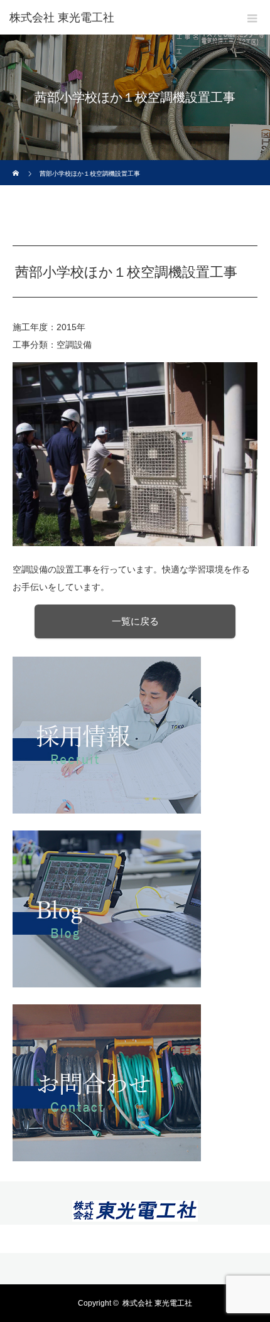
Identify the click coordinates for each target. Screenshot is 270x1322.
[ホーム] (17, 164)
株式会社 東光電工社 (61, 17)
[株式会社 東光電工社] (135, 1214)
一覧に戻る (135, 621)
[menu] (252, 17)
